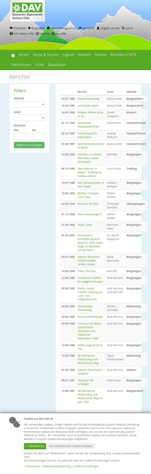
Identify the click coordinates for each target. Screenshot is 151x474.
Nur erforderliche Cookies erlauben (71, 446)
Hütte (39, 64)
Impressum (33, 466)
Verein (23, 54)
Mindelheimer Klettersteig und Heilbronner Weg (88, 359)
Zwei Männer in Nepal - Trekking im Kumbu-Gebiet (90, 172)
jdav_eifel (60, 33)
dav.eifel (44, 33)
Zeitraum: (20, 125)
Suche (128, 28)
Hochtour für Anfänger (86, 382)
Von (16, 130)
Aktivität (19, 98)
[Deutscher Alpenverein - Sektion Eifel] (13, 55)
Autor (17, 112)
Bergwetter (38, 28)
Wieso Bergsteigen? (90, 214)
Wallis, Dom (85, 224)
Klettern (84, 54)
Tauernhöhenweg (88, 98)
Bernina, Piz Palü (88, 203)
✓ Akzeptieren (35, 446)
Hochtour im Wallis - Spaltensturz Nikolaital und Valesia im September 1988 (90, 331)
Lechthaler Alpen (88, 105)
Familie (101, 54)
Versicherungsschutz (63, 28)
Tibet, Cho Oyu (87, 271)
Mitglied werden (109, 28)
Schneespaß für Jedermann (87, 135)
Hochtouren (21, 64)
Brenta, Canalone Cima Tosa (88, 195)
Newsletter (88, 28)
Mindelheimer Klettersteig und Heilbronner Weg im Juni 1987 (90, 396)
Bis (34, 130)
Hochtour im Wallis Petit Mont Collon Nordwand (89, 158)
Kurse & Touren (46, 54)
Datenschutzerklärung (56, 466)
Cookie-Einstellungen (86, 466)
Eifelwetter (19, 28)
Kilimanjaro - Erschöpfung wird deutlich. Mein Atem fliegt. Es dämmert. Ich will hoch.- (90, 242)
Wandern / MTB (123, 54)
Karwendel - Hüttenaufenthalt (88, 124)
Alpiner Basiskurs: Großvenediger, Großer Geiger (89, 260)
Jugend (68, 54)
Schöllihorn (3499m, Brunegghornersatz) (90, 279)
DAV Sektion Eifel (23, 33)
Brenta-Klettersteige (90, 316)
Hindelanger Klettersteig (85, 308)
